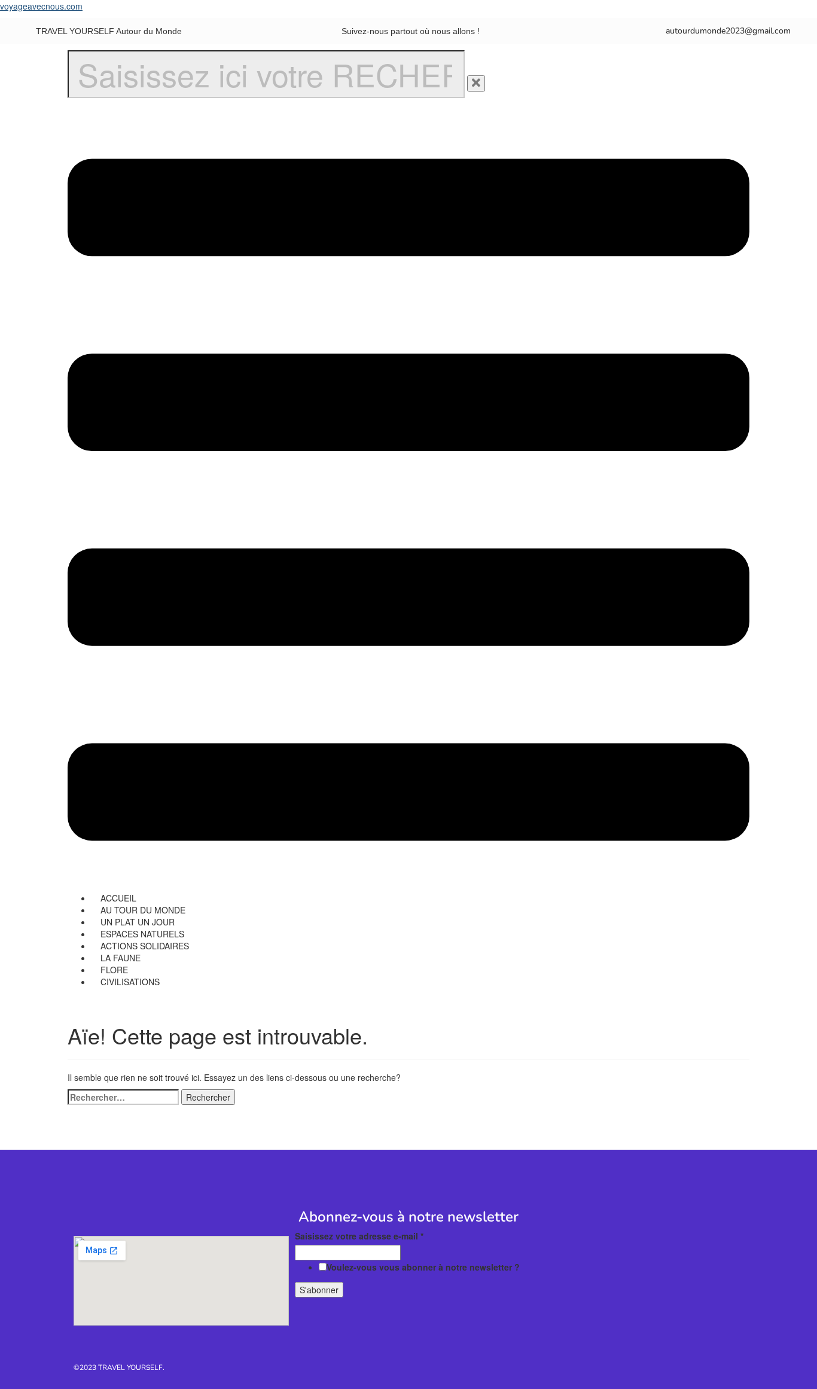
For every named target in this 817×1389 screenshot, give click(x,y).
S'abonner (319, 1290)
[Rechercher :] (123, 1097)
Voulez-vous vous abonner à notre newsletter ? (423, 1267)
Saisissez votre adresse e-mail (359, 1236)
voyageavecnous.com (41, 6)
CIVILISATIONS (130, 982)
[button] (408, 501)
